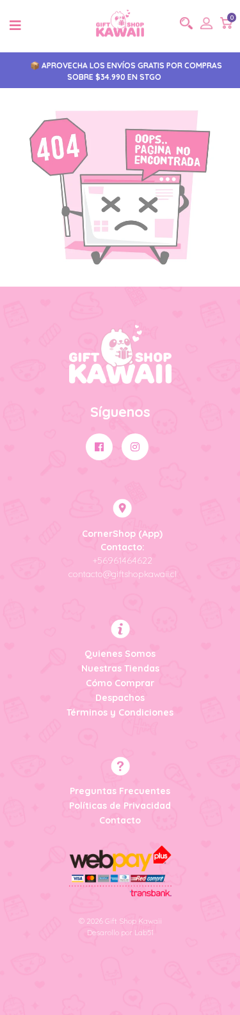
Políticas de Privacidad (120, 805)
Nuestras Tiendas (120, 668)
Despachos (120, 697)
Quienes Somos (120, 653)
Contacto (120, 820)
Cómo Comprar (120, 683)
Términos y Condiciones (120, 712)
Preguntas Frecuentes (120, 791)
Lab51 (144, 932)
